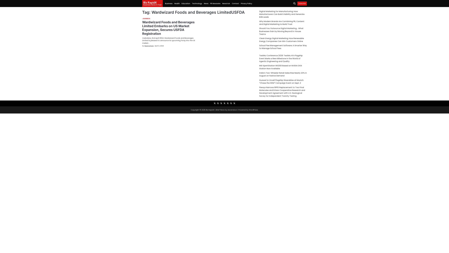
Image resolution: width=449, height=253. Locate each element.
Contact (235, 3)
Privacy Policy (246, 3)
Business (168, 3)
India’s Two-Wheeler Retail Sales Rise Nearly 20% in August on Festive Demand (283, 74)
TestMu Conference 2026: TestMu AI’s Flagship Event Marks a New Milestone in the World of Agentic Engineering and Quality (281, 58)
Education (186, 3)
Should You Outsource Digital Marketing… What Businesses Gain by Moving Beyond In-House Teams (281, 31)
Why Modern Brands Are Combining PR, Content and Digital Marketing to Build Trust (281, 23)
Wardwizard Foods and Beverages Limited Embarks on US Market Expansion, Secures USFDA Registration (168, 28)
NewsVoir (226, 3)
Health (177, 3)
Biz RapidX (150, 2)
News (206, 3)
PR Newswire (215, 3)
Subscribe (302, 3)
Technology (197, 3)
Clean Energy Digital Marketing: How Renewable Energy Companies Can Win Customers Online (281, 40)
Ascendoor (232, 110)
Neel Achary (149, 46)
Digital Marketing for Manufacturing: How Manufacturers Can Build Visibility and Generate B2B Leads (281, 14)
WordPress (253, 110)
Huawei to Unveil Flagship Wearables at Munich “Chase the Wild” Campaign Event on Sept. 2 (281, 81)
